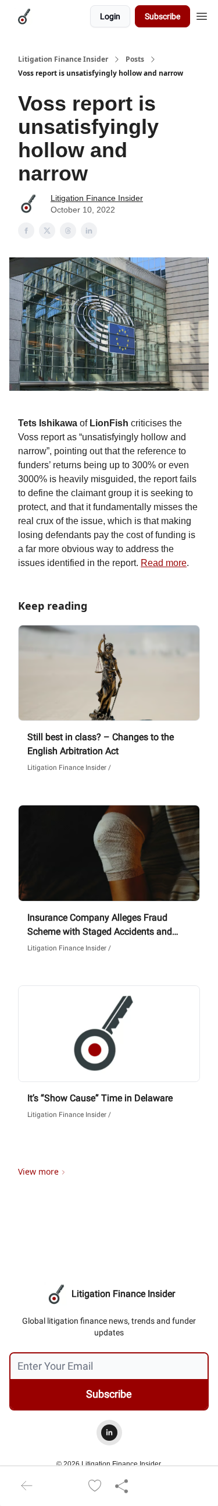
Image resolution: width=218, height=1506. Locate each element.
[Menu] (202, 14)
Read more (164, 563)
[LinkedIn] (109, 1432)
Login (110, 16)
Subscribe (162, 16)
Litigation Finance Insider (63, 59)
